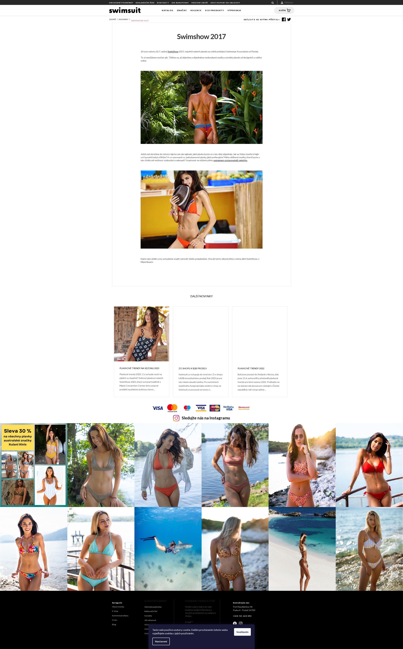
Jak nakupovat (180, 3)
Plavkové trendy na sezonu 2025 (139, 368)
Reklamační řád (145, 3)
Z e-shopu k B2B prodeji (193, 368)
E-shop (115, 611)
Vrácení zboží (199, 3)
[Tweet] (288, 19)
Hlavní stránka (118, 607)
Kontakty (163, 3)
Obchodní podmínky (121, 3)
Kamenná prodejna (120, 615)
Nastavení (161, 641)
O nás (114, 620)
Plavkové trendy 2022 (251, 368)
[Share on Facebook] (283, 19)
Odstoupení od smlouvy (225, 3)
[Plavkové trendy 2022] (259, 333)
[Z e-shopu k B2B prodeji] (200, 333)
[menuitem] (167, 10)
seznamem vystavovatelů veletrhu (230, 160)
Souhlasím (242, 631)
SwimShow (173, 51)
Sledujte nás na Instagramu (206, 417)
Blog (114, 624)
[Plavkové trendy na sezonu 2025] (141, 333)
